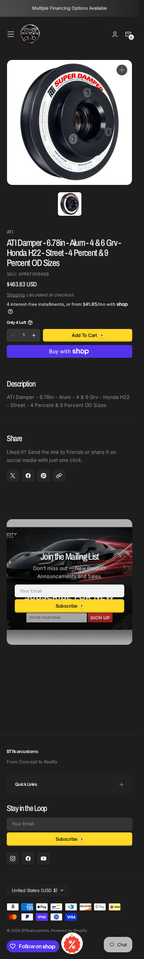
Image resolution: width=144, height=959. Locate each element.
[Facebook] (28, 858)
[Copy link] (59, 476)
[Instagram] (13, 858)
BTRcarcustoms (35, 930)
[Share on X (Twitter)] (13, 476)
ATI (10, 231)
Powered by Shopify (69, 930)
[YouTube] (44, 858)
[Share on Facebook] (28, 476)
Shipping (16, 294)
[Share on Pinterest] (44, 476)
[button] (11, 34)
